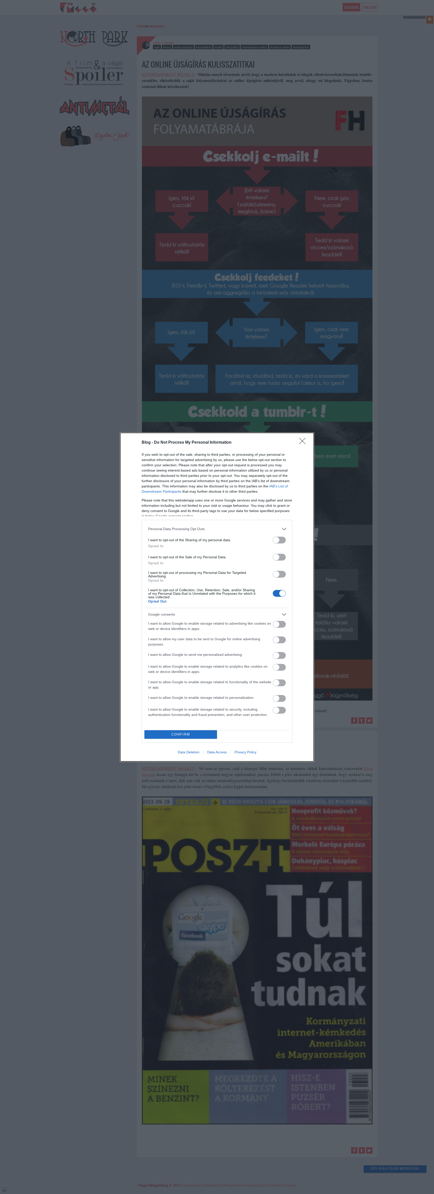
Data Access (217, 752)
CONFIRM (181, 734)
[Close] (304, 442)
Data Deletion (188, 752)
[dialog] (217, 597)
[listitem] (217, 529)
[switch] (279, 540)
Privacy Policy (245, 752)
